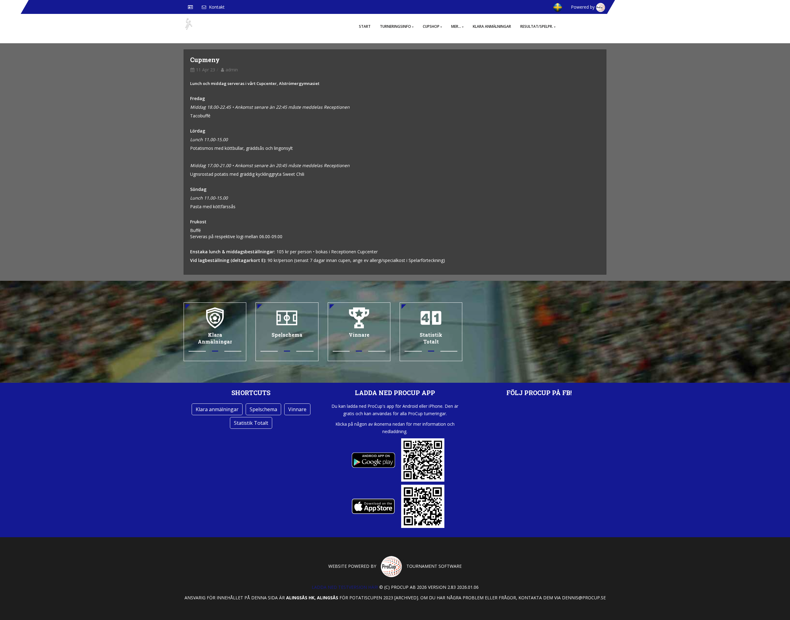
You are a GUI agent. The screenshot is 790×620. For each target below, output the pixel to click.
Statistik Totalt (251, 423)
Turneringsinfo (395, 26)
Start (365, 26)
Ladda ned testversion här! (345, 587)
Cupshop (431, 26)
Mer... (456, 26)
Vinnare (297, 409)
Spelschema (263, 409)
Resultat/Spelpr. (536, 26)
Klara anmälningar (492, 26)
